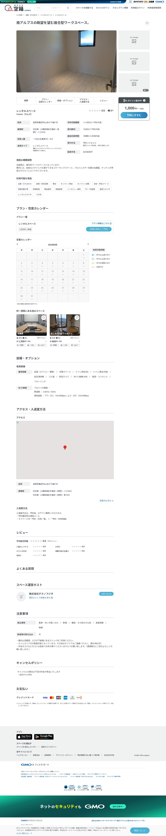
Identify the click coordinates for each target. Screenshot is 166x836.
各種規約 (47, 755)
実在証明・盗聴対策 (26, 776)
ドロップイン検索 (120, 8)
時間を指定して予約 (99, 229)
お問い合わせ (106, 594)
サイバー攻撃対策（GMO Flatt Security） (82, 776)
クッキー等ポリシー (23, 833)
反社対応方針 (109, 755)
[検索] (68, 8)
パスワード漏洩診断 (64, 774)
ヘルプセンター (22, 755)
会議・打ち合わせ (31, 15)
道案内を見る (105, 501)
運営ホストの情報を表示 (39, 598)
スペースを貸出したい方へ (26, 747)
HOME (20, 15)
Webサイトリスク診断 (79, 774)
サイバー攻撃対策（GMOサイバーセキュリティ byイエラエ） (51, 776)
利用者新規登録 (154, 8)
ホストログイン (103, 8)
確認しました (140, 830)
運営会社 (36, 755)
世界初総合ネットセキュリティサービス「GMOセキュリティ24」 (39, 774)
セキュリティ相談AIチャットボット (97, 774)
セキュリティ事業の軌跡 (113, 776)
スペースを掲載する (84, 8)
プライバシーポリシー (64, 755)
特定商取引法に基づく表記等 (88, 755)
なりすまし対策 (100, 776)
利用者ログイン (138, 8)
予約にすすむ (134, 115)
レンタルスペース (46, 15)
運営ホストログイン (49, 747)
